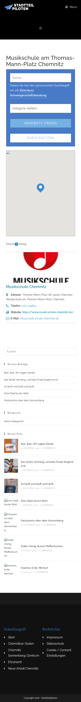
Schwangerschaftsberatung (28, 95)
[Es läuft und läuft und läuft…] (11, 486)
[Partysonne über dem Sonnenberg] (11, 522)
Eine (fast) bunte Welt (16, 393)
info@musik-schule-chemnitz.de (39, 318)
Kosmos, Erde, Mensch (34, 567)
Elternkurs (27, 90)
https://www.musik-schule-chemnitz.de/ (48, 312)
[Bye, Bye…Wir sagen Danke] (11, 446)
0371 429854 (28, 305)
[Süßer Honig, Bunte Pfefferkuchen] (11, 548)
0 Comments (48, 448)
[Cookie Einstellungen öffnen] (7, 697)
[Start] (40, 28)
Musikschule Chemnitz (26, 286)
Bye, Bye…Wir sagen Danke (19, 372)
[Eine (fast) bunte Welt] (11, 503)
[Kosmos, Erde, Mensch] (11, 570)
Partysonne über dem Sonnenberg (24, 400)
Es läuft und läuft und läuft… (19, 386)
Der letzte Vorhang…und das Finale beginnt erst (31, 379)
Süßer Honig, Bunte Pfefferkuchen (42, 546)
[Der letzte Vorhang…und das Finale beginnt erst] (11, 466)
